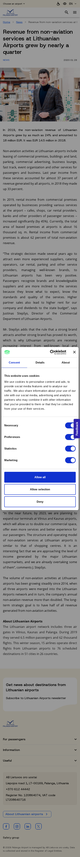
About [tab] (66, 362)
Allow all (40, 477)
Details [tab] (40, 362)
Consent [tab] (14, 362)
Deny (40, 501)
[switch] (70, 437)
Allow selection (40, 489)
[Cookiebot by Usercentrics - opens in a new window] (50, 352)
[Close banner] (74, 352)
